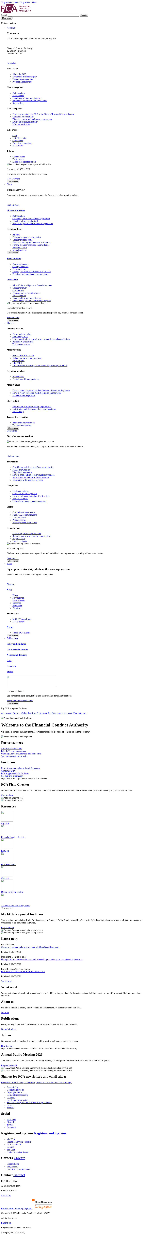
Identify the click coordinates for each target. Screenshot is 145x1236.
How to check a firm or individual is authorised (33, 475)
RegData (11, 1149)
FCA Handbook (14, 1144)
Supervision (17, 103)
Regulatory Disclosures (22, 341)
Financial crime (19, 295)
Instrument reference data (23, 422)
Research (11, 666)
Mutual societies (19, 250)
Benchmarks (18, 376)
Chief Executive (19, 138)
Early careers (18, 159)
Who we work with (21, 124)
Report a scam (18, 538)
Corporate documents (17, 649)
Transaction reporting (21, 425)
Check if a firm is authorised (25, 221)
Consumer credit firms (22, 240)
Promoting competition (22, 79)
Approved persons (20, 264)
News (9, 563)
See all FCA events (21, 632)
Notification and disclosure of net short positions (34, 409)
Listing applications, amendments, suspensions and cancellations (41, 339)
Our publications (8, 1029)
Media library (18, 621)
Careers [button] (19, 1158)
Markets (10, 323)
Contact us (11, 63)
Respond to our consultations (20, 700)
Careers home (18, 156)
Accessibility (12, 1087)
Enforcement (18, 95)
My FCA (11, 1139)
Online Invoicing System (18, 1152)
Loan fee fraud (19, 517)
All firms (16, 234)
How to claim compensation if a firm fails (30, 496)
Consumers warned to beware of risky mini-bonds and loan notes (30, 947)
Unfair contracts (19, 541)
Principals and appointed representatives (30, 274)
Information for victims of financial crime (30, 477)
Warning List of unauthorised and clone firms (21, 753)
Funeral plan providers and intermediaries (30, 245)
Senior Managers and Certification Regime (31, 300)
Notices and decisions (17, 655)
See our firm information (12, 776)
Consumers (12, 431)
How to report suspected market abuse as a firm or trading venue (41, 390)
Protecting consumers (22, 82)
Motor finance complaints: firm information (20, 768)
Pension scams (18, 520)
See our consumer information (14, 756)
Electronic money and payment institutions (31, 242)
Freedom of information (17, 1100)
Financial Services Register (19, 1142)
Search (4, 15)
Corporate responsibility (23, 116)
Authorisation (18, 93)
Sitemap (10, 1107)
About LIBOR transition (23, 355)
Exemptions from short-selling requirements (31, 406)
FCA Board (17, 145)
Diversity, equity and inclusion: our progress (32, 119)
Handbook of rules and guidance (27, 98)
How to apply (7, 1046)
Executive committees (22, 143)
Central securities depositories (25, 379)
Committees (17, 140)
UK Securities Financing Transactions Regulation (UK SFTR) (40, 365)
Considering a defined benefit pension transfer (33, 467)
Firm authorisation (16, 210)
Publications (12, 638)
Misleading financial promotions (26, 533)
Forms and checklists (21, 334)
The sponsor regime (21, 344)
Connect (10, 1147)
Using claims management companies (29, 501)
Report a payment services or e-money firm (31, 536)
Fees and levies (19, 269)
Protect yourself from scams (24, 522)
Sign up (10, 584)
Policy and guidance (16, 644)
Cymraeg (11, 1097)
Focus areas (12, 279)
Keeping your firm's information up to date (31, 271)
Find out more (13, 205)
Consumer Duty (19, 288)
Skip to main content (10, 2)
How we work (13, 179)
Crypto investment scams (23, 512)
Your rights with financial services (27, 480)
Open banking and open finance (26, 298)
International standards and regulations (29, 100)
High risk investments (22, 472)
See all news (6, 981)
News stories (18, 598)
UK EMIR (17, 363)
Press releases (18, 600)
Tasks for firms (14, 258)
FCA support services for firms (26, 293)
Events (10, 627)
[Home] (16, 12)
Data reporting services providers (27, 358)
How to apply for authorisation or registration (32, 223)
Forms (10, 671)
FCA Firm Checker (21, 470)
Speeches (16, 603)
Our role (5, 1012)
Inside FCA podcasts (21, 619)
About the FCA (19, 74)
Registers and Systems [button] (50, 1133)
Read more (12, 558)
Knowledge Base (20, 336)
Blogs (15, 595)
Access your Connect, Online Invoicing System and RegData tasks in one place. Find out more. (44, 713)
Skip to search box (28, 2)
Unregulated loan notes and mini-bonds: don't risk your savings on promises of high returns (41, 959)
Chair (14, 135)
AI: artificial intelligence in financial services (32, 285)
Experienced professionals (24, 162)
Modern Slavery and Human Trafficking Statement (29, 1102)
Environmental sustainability (25, 122)
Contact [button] (19, 1175)
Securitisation (18, 360)
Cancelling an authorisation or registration (31, 218)
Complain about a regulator (24, 493)
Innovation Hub (19, 247)
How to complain (20, 498)
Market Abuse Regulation (23, 395)
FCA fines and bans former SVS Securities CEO (23, 971)
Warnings (16, 608)
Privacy (10, 1105)
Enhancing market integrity (24, 76)
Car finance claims (20, 491)
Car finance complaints (11, 748)
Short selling (18, 411)
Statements (17, 605)
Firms (9, 184)
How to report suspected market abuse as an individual (36, 393)
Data (9, 660)
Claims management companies (26, 237)
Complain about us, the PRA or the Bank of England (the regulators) (43, 114)
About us (11, 28)
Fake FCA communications (24, 515)
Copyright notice (14, 1092)
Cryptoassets (18, 290)
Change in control (20, 266)
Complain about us (15, 1090)
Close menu (13, 181)
